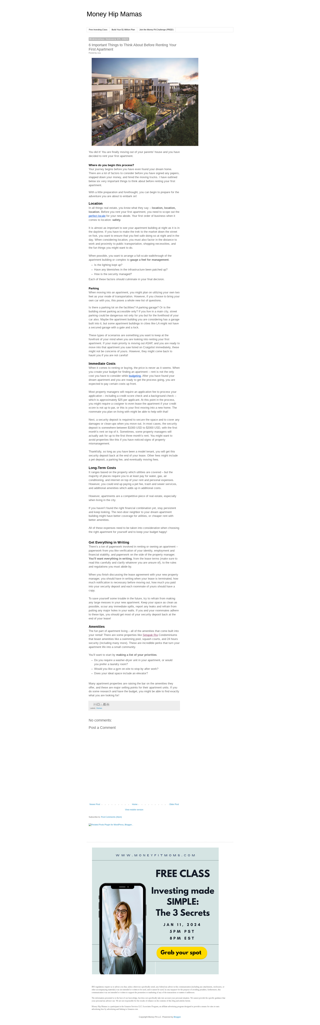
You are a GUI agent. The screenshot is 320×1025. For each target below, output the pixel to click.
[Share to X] (101, 704)
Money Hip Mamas (114, 14)
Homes (99, 708)
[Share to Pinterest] (108, 704)
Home (135, 804)
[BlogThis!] (98, 704)
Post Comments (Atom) (111, 817)
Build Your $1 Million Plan (123, 30)
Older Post (174, 804)
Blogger (177, 1017)
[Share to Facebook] (104, 704)
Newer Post (95, 804)
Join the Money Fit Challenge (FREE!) (156, 30)
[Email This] (95, 704)
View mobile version (134, 810)
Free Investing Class (98, 30)
